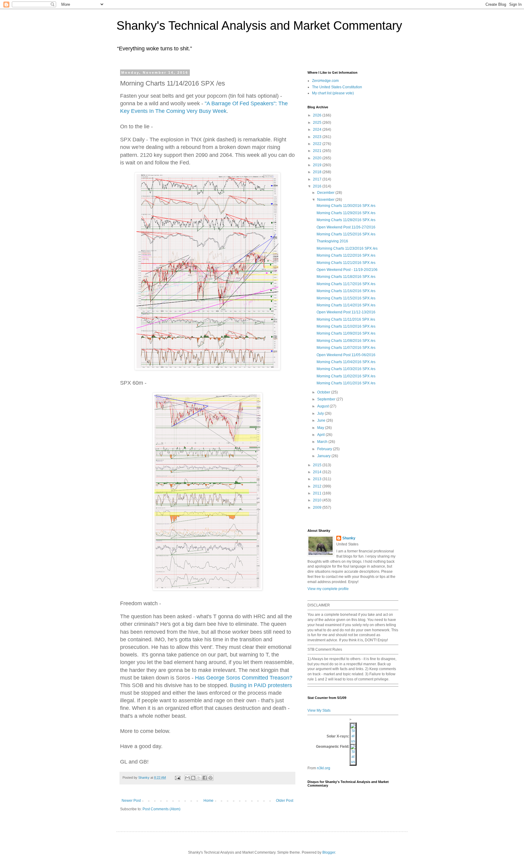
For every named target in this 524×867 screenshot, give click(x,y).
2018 (317, 172)
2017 (317, 179)
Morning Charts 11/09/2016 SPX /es (346, 333)
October (324, 392)
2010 (317, 500)
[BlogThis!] (193, 778)
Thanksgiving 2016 (332, 241)
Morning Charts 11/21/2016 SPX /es (346, 263)
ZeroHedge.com (325, 81)
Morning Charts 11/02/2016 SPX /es (346, 376)
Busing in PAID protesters (261, 685)
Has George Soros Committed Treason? (243, 678)
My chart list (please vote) (333, 93)
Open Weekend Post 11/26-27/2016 (346, 227)
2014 (317, 472)
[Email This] (187, 778)
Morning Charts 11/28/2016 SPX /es (346, 220)
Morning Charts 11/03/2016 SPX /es (346, 369)
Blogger (328, 852)
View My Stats (319, 710)
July (321, 413)
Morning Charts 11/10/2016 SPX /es (346, 326)
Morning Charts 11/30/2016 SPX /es (346, 206)
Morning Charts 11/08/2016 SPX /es (346, 341)
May (321, 428)
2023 (317, 137)
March (322, 442)
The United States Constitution (337, 87)
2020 (317, 158)
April (321, 435)
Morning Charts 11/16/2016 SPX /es (346, 291)
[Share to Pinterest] (210, 778)
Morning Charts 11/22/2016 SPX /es (346, 255)
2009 (317, 507)
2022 (317, 144)
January (324, 456)
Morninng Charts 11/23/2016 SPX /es (347, 248)
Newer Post (131, 800)
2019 (317, 165)
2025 (317, 122)
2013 (317, 479)
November (326, 199)
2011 (317, 493)
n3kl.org (323, 768)
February (325, 449)
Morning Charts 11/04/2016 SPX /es (346, 362)
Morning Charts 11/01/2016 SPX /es (346, 383)
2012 (317, 486)
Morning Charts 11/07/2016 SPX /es (346, 348)
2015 (317, 465)
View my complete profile (328, 589)
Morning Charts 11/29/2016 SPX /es (346, 213)
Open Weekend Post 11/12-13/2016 (346, 312)
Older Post (284, 800)
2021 (317, 151)
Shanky (348, 538)
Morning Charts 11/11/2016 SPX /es (346, 319)
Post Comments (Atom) (161, 809)
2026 (317, 115)
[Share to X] (199, 778)
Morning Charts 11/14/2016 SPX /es (346, 305)
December (326, 193)
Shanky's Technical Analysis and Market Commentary (259, 25)
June (321, 420)
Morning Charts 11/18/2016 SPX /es (346, 277)
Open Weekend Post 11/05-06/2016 (346, 355)
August (323, 406)
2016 (317, 186)
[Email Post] (177, 777)
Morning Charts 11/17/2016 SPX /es (346, 284)
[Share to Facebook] (205, 778)
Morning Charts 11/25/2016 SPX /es (346, 234)
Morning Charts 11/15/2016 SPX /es (346, 298)
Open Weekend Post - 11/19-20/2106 (347, 270)
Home (208, 800)
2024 (317, 129)
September (326, 399)
